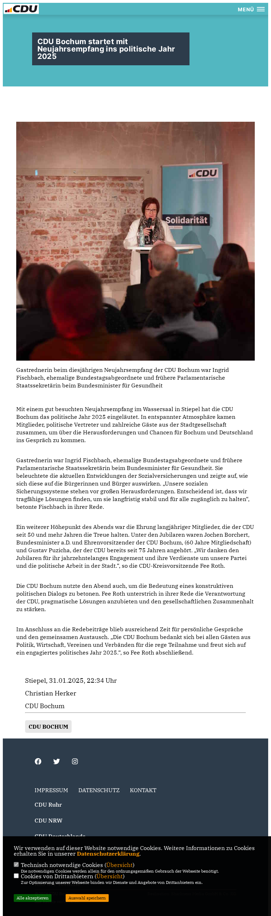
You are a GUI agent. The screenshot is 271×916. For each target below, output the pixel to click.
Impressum (51, 790)
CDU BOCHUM (48, 726)
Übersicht (119, 864)
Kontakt (143, 790)
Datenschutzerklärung (108, 853)
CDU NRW (48, 820)
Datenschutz (99, 790)
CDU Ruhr (48, 804)
